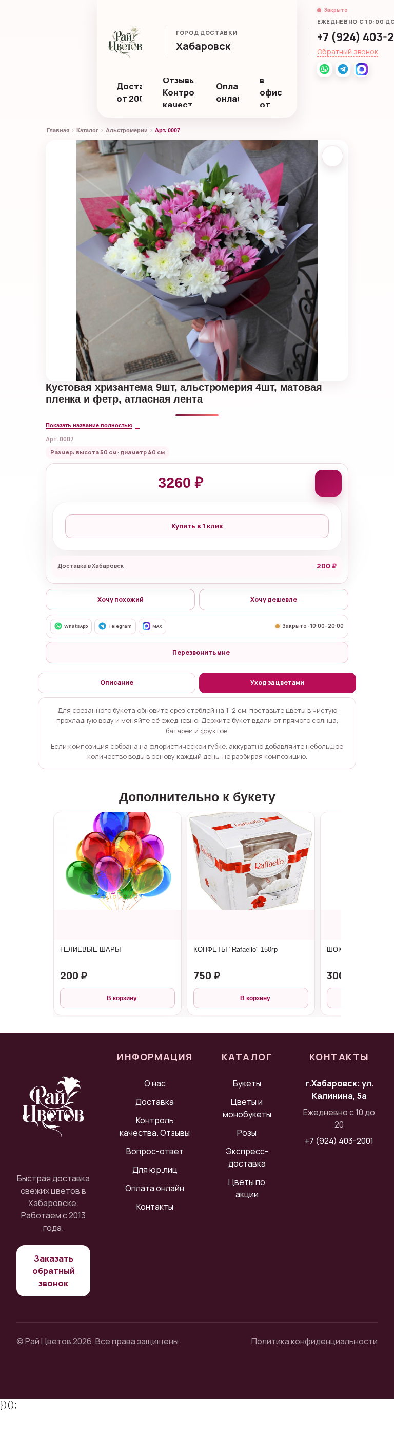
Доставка (154, 1102)
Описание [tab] (116, 682)
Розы (247, 1132)
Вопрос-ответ (155, 1151)
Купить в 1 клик (197, 525)
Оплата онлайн (227, 92)
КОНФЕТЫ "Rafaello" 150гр (235, 949)
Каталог (87, 130)
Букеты (247, 1083)
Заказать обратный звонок (53, 1271)
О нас (155, 1083)
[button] (208, 47)
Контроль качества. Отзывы (155, 1126)
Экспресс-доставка (247, 1157)
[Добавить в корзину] (328, 483)
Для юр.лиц (155, 1169)
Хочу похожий (120, 599)
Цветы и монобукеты (247, 1108)
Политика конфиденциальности (314, 1341)
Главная (58, 130)
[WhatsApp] (324, 69)
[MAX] (361, 69)
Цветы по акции (246, 1188)
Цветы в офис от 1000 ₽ (273, 92)
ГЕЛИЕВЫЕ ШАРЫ (90, 949)
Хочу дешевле (273, 599)
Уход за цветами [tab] (277, 682)
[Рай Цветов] (125, 41)
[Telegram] (343, 69)
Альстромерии (127, 130)
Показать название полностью (89, 425)
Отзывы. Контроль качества (179, 92)
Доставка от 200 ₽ (129, 92)
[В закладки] (332, 156)
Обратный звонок (347, 51)
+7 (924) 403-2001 (339, 1141)
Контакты (154, 1206)
